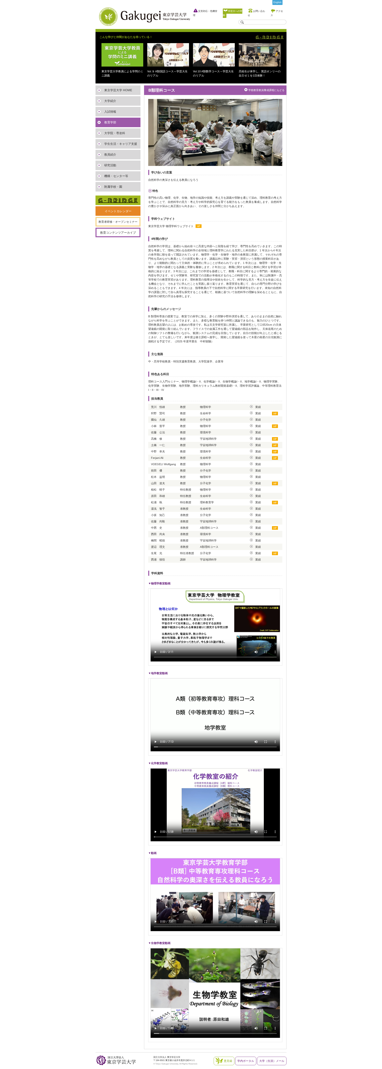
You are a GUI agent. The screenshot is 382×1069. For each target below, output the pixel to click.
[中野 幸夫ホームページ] (275, 451)
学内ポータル (245, 1060)
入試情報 (110, 111)
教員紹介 (110, 154)
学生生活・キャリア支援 (120, 143)
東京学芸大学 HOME (118, 90)
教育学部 (110, 122)
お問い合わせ (256, 13)
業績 (258, 407)
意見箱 (228, 1060)
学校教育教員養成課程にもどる (266, 90)
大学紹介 (110, 101)
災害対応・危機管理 (205, 13)
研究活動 (110, 165)
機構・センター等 (116, 176)
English (277, 2)
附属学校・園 (113, 186)
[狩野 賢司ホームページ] (275, 413)
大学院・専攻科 (114, 133)
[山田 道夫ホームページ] (275, 483)
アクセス (277, 13)
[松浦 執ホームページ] (275, 502)
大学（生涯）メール (271, 1060)
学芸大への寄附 (232, 13)
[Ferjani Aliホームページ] (275, 457)
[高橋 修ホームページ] (275, 438)
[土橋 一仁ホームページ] (275, 445)
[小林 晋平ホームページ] (275, 426)
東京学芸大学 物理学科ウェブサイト (171, 226)
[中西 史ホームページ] (275, 527)
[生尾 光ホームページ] (275, 553)
